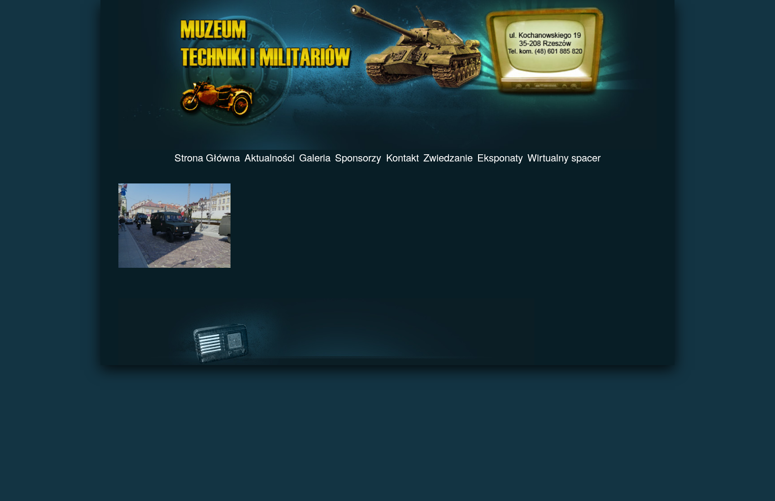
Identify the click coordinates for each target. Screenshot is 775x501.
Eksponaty (500, 157)
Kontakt (402, 157)
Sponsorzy (358, 157)
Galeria (315, 157)
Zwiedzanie (448, 157)
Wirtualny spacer (564, 157)
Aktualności (269, 157)
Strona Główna (207, 157)
